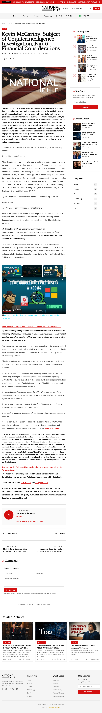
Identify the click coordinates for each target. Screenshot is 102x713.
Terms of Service (58, 693)
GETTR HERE (26, 483)
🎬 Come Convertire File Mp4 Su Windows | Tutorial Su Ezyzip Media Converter (33, 280)
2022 (10, 23)
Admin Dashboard (58, 696)
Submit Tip (78, 8)
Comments (61, 533)
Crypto (29, 696)
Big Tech (59, 16)
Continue (12, 590)
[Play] (53, 271)
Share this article (12, 533)
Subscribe (86, 107)
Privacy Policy (57, 690)
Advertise (56, 686)
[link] (5, 280)
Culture (36, 16)
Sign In (96, 8)
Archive (70, 16)
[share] (62, 280)
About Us (56, 680)
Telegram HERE (41, 483)
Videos (65, 8)
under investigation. (53, 428)
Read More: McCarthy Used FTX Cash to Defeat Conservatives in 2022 (31, 327)
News (15, 16)
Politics (25, 16)
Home (3, 23)
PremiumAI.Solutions (54, 707)
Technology (48, 16)
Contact (55, 683)
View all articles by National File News (30, 521)
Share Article (10, 59)
